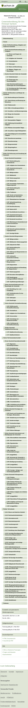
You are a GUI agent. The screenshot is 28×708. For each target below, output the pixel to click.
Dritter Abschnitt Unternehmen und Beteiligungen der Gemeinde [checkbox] (14, 434)
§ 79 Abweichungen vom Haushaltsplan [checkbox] (13, 367)
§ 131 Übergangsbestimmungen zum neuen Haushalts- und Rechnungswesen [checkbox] (16, 596)
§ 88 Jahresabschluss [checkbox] (13, 399)
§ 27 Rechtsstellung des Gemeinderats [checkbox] (13, 161)
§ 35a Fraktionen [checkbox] (11, 192)
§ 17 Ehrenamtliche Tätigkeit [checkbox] (13, 120)
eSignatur (4, 676)
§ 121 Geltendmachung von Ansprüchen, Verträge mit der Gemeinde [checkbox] (16, 547)
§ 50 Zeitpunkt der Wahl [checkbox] (13, 244)
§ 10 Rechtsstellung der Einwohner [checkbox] (14, 97)
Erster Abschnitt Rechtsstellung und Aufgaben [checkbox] (15, 50)
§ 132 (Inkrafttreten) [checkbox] (10, 600)
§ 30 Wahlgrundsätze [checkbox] (12, 172)
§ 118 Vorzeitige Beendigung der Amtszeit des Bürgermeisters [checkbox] (14, 534)
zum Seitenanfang (8, 666)
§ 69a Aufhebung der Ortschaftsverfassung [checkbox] (13, 324)
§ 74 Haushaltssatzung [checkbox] (13, 352)
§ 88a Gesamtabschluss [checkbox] (13, 401)
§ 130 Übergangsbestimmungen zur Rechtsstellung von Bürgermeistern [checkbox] (15, 585)
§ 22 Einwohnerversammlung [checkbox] (13, 138)
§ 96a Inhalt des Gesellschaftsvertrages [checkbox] (13, 451)
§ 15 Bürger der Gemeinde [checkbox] (12, 114)
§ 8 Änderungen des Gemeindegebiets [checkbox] (12, 80)
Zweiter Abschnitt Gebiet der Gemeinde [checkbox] (15, 74)
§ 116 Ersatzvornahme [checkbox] (11, 527)
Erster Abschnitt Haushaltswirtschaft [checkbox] (15, 341)
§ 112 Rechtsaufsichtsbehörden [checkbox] (13, 515)
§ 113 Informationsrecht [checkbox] (11, 518)
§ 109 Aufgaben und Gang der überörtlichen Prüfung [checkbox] (15, 502)
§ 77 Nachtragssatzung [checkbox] (13, 361)
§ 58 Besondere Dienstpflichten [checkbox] (15, 274)
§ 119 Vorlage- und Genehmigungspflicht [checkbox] (11, 538)
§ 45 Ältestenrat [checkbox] (11, 226)
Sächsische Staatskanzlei (9, 685)
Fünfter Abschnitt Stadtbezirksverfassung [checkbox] (11, 328)
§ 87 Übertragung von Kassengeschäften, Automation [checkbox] (15, 395)
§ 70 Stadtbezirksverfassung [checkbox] (14, 332)
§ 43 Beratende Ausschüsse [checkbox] (14, 219)
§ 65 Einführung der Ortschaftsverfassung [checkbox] (13, 307)
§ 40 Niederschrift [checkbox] (12, 209)
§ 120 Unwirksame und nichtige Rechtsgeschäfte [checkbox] (13, 543)
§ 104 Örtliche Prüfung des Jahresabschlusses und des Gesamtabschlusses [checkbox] (14, 483)
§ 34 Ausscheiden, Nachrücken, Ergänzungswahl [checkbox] (15, 184)
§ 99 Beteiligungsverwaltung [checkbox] (14, 461)
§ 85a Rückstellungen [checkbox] (13, 389)
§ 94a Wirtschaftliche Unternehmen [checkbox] (16, 437)
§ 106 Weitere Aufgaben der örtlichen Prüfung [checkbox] (17, 492)
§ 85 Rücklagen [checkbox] (11, 386)
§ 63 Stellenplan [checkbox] (11, 297)
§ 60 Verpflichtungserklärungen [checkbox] (15, 281)
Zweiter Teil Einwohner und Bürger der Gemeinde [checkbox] (13, 93)
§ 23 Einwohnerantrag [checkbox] (11, 141)
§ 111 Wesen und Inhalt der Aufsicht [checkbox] (15, 512)
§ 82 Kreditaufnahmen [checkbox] (13, 376)
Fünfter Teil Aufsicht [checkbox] (8, 509)
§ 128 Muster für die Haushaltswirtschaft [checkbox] (10, 578)
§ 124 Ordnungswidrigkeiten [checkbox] (13, 560)
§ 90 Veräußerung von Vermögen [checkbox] (16, 417)
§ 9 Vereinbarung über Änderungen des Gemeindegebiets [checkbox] (16, 89)
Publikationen (16, 693)
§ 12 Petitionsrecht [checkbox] (10, 105)
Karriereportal (5, 706)
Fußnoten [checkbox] (6, 603)
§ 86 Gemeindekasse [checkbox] (12, 391)
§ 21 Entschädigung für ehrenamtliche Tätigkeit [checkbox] (15, 134)
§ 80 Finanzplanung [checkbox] (12, 370)
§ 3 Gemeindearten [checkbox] (12, 61)
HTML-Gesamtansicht (9, 638)
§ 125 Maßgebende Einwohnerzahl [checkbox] (14, 564)
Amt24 (3, 697)
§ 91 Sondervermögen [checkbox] (13, 420)
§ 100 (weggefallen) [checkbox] (12, 464)
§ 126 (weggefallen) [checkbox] (10, 571)
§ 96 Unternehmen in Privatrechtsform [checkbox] (12, 446)
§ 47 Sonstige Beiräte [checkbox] (13, 233)
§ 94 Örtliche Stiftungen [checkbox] (13, 430)
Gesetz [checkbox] (5, 41)
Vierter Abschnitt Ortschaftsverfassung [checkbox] (15, 303)
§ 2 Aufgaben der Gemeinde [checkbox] (14, 58)
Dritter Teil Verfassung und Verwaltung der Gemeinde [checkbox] (14, 154)
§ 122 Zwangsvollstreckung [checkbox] (12, 551)
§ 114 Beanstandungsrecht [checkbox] (12, 521)
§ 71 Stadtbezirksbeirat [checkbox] (13, 335)
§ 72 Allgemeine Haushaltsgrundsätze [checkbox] (12, 344)
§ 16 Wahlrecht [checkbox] (9, 117)
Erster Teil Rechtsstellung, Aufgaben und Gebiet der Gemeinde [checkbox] (14, 45)
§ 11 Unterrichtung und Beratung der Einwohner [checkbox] (15, 101)
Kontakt (11, 672)
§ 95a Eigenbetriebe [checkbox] (12, 443)
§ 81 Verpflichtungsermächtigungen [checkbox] (16, 373)
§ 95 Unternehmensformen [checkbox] (14, 440)
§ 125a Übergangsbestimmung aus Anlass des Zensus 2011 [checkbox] (14, 567)
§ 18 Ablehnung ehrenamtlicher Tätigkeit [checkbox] (13, 124)
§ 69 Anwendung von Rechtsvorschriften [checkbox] (13, 319)
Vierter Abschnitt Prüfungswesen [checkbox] (14, 474)
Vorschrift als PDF (8, 640)
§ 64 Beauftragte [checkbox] (11, 300)
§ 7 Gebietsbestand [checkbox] (12, 77)
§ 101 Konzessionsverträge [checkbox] (14, 467)
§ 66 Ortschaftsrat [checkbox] (12, 310)
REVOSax (22, 9)
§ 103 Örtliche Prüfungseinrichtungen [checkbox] (13, 478)
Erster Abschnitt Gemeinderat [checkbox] (13, 158)
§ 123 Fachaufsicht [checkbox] (10, 554)
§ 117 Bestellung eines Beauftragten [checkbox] (15, 530)
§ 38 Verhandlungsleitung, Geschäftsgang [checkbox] (14, 203)
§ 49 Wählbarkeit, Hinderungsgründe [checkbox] (17, 242)
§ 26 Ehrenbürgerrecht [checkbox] (11, 150)
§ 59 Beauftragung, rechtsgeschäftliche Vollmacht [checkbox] (15, 278)
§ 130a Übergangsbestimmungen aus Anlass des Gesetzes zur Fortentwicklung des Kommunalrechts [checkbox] (15, 591)
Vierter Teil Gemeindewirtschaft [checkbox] (11, 337)
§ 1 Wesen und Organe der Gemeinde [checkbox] (14, 54)
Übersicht (4, 672)
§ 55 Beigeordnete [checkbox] (12, 264)
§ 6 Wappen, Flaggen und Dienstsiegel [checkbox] (14, 70)
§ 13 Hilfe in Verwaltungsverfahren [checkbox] (14, 108)
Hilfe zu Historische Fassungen (12, 650)
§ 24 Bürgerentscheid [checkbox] (11, 144)
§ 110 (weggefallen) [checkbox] (12, 506)
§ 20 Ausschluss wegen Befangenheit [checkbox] (15, 130)
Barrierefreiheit (7, 654)
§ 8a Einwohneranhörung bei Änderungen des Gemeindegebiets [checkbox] (16, 84)
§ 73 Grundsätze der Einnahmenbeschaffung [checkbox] (13, 349)
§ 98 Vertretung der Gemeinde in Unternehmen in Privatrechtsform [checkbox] (16, 458)
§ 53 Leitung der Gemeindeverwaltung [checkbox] (12, 256)
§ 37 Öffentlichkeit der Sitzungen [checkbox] (16, 199)
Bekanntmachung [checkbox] (8, 38)
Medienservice (5, 693)
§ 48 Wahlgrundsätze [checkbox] (12, 239)
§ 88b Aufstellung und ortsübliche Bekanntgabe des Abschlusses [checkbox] (16, 405)
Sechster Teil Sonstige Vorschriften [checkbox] (12, 557)
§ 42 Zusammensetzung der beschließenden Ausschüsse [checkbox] (14, 215)
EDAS (13, 706)
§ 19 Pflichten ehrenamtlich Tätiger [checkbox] (14, 127)
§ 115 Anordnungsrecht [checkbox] (11, 524)
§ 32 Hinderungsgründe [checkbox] (13, 178)
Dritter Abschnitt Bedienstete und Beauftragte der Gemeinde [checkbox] (14, 285)
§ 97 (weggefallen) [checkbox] (12, 454)
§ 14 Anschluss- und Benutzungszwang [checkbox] (16, 111)
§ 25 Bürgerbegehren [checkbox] (11, 147)
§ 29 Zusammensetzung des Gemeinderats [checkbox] (14, 169)
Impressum (19, 672)
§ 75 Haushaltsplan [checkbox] (12, 355)
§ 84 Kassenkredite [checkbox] (12, 383)
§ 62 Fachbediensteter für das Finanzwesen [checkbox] (15, 294)
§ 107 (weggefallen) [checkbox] (12, 496)
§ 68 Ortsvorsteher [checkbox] (12, 316)
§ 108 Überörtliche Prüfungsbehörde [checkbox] (17, 499)
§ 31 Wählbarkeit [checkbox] (11, 175)
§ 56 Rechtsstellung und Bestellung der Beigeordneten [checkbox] (16, 268)
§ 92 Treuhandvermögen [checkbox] (13, 423)
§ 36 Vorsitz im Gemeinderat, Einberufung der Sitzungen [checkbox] (15, 195)
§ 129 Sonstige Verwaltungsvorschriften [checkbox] (16, 582)
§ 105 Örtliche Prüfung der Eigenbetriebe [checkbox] (14, 488)
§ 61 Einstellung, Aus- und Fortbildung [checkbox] (14, 289)
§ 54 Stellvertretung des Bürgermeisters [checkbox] (13, 261)
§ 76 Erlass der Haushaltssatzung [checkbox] (16, 358)
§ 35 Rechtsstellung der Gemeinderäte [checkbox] (13, 188)
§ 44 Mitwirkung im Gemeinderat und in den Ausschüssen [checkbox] (17, 222)
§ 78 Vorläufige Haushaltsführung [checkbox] (16, 363)
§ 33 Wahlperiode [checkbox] (11, 180)
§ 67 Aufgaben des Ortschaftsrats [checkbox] (16, 313)
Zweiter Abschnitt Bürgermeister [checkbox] (14, 236)
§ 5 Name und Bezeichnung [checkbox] (14, 66)
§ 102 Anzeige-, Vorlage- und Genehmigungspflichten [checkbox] (15, 471)
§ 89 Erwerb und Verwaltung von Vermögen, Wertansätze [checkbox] (16, 414)
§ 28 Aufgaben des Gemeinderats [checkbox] (16, 165)
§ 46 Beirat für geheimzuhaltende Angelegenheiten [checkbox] (16, 229)
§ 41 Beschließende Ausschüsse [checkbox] (15, 212)
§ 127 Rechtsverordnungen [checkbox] (12, 574)
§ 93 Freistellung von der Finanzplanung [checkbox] (13, 426)
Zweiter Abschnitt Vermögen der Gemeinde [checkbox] (14, 409)
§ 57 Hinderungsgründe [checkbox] (13, 271)
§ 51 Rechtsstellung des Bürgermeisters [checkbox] (13, 248)
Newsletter (21, 702)
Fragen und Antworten (9, 652)
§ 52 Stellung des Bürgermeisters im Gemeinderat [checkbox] (17, 252)
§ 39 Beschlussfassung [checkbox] (13, 206)
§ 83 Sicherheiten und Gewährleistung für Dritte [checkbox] (14, 380)
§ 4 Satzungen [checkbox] (11, 64)
